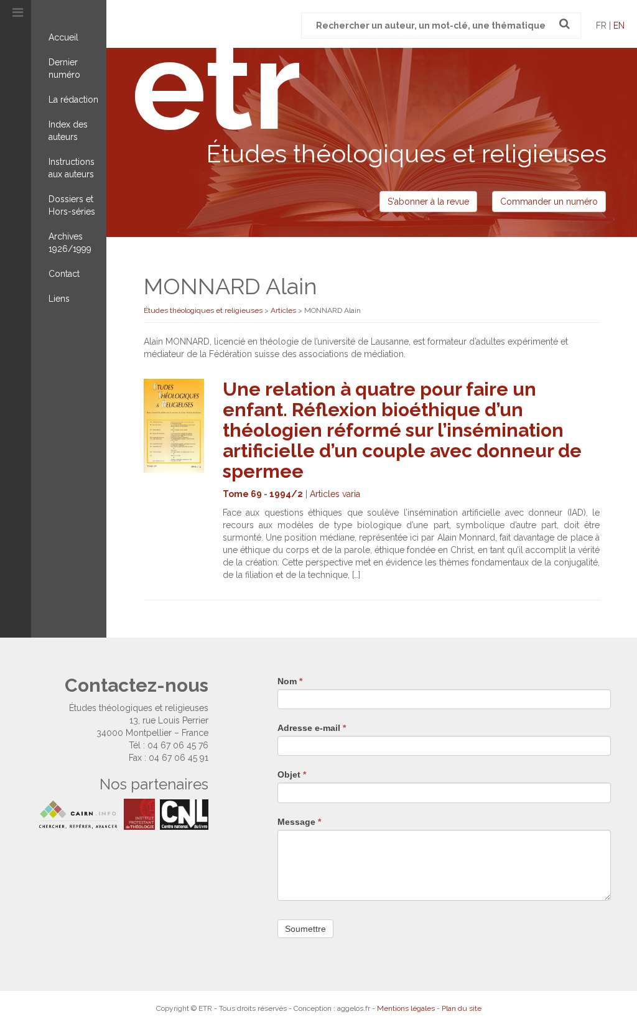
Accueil (63, 37)
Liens (59, 299)
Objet (291, 774)
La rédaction (73, 100)
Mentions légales (406, 1008)
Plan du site (461, 1008)
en (619, 25)
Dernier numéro (64, 68)
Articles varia (335, 494)
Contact (64, 274)
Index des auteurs (68, 130)
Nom (289, 681)
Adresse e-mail (311, 728)
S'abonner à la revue (428, 202)
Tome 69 (242, 494)
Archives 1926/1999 (70, 242)
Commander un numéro (549, 202)
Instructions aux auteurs (72, 168)
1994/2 (286, 494)
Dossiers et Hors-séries (72, 205)
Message (299, 822)
